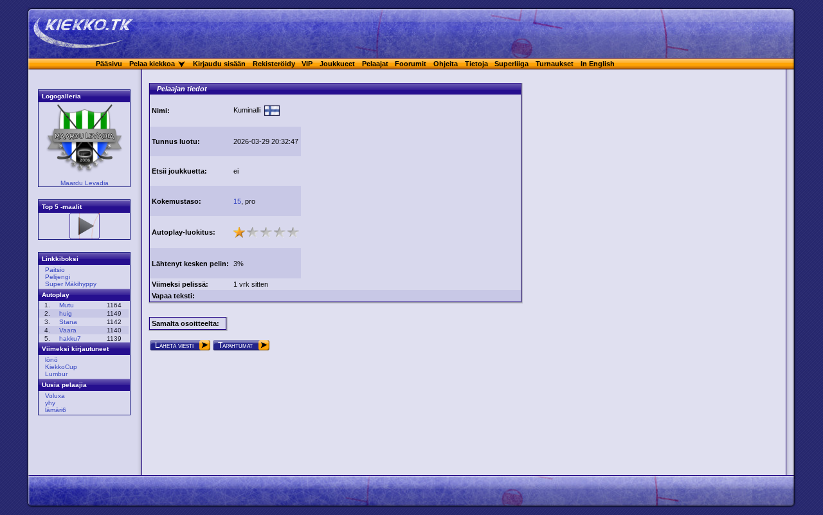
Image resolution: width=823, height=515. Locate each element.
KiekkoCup (61, 366)
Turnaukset (555, 64)
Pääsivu (109, 64)
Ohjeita (445, 64)
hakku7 (70, 338)
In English (598, 64)
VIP (307, 64)
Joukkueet (337, 64)
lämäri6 (55, 409)
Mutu (66, 305)
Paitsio (55, 269)
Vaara (68, 330)
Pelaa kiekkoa (152, 64)
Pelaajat (375, 64)
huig (65, 313)
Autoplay (55, 294)
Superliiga (511, 64)
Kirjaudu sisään (219, 64)
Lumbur (56, 373)
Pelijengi (57, 276)
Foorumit (410, 64)
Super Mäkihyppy (70, 283)
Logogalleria (61, 96)
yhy (50, 402)
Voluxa (55, 395)
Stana (68, 321)
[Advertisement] (411, 185)
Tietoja (476, 64)
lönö (51, 359)
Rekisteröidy (274, 64)
